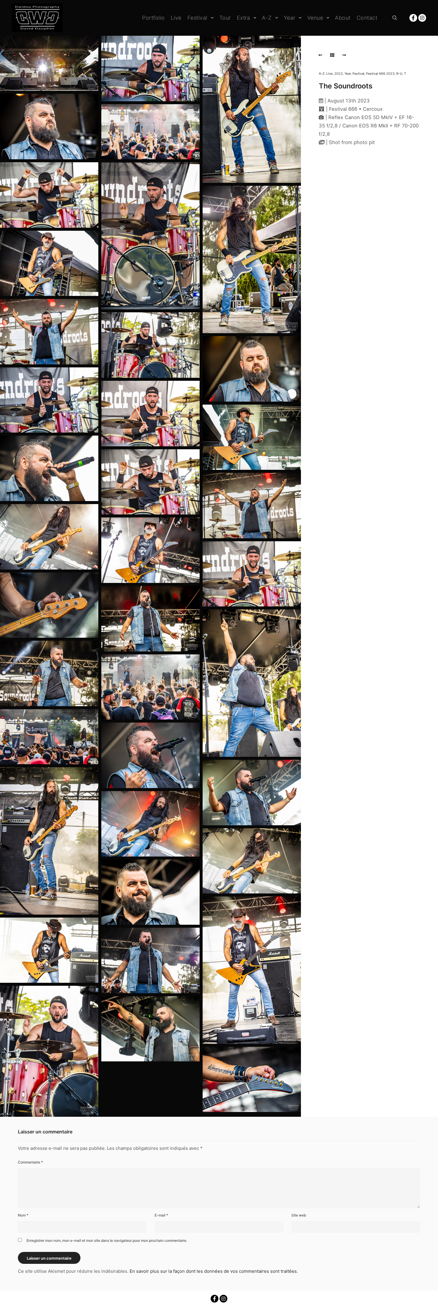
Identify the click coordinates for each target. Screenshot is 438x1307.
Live (329, 73)
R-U (399, 73)
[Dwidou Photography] (37, 18)
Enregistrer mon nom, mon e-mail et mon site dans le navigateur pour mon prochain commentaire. (107, 1240)
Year (347, 73)
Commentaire (30, 1162)
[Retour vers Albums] (332, 55)
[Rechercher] (394, 18)
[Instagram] (422, 18)
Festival (358, 73)
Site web (298, 1215)
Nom (23, 1215)
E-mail (161, 1215)
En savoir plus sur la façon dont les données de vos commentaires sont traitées (213, 1271)
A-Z (321, 73)
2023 (338, 73)
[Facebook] (413, 18)
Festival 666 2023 (380, 73)
